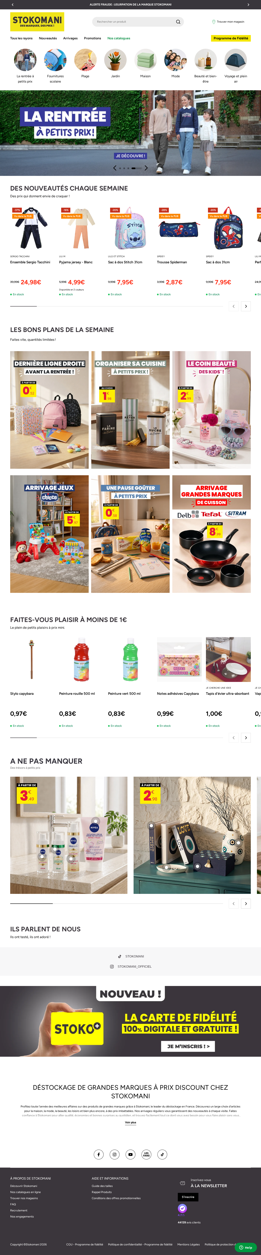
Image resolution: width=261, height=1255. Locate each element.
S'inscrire (188, 1197)
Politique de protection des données (228, 1244)
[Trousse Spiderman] (179, 228)
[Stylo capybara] (32, 659)
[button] (12, 4)
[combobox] (138, 22)
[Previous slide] (115, 167)
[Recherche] (178, 21)
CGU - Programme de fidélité (84, 1244)
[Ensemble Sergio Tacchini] (32, 228)
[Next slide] (146, 167)
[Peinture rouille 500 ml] (81, 659)
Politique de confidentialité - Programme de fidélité (140, 1244)
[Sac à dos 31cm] (228, 228)
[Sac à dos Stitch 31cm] (130, 228)
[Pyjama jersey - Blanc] (81, 228)
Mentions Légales (188, 1244)
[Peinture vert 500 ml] (130, 659)
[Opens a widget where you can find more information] (245, 1248)
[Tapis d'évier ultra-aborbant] (228, 659)
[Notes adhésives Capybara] (179, 659)
